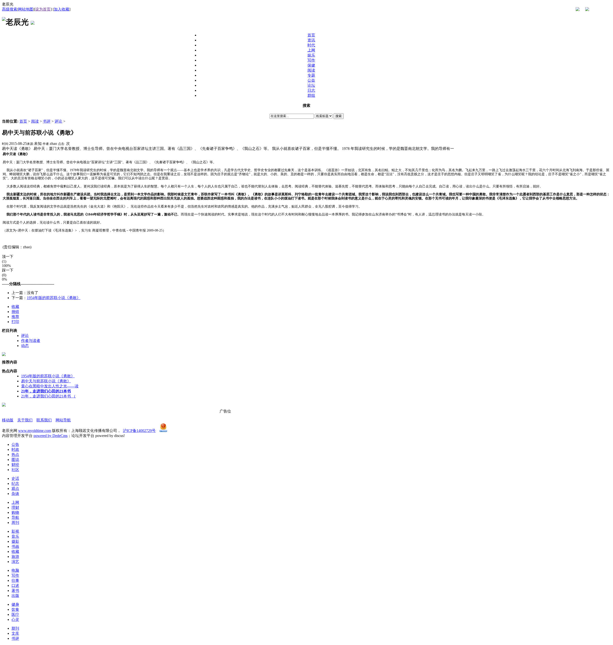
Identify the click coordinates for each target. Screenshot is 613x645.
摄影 (15, 541)
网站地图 (25, 9)
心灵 (15, 619)
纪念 (15, 483)
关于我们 (25, 420)
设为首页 (43, 9)
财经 (15, 465)
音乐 (15, 536)
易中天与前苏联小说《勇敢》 (46, 381)
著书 (15, 590)
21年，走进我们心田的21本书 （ (48, 396)
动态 (25, 346)
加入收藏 (61, 9)
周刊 (15, 523)
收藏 (15, 307)
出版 (15, 596)
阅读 (35, 121)
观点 (15, 489)
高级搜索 (9, 9)
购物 (15, 512)
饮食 (15, 609)
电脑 (15, 570)
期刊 (15, 628)
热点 (15, 455)
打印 (15, 322)
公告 (15, 444)
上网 (15, 502)
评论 (58, 121)
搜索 (338, 116)
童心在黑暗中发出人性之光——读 (50, 386)
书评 (47, 121)
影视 (15, 531)
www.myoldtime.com (34, 431)
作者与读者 (30, 341)
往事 (15, 580)
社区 (15, 470)
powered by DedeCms (51, 436)
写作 (15, 575)
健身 (15, 604)
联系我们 (44, 420)
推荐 (15, 317)
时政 (15, 449)
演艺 (15, 562)
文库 (15, 633)
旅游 (15, 556)
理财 (15, 507)
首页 (23, 121)
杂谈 (15, 494)
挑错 (15, 312)
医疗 (15, 614)
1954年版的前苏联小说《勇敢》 (53, 298)
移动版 (7, 420)
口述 (15, 585)
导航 (15, 517)
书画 (15, 546)
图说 (15, 460)
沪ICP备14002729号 (139, 431)
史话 (15, 478)
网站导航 (63, 420)
